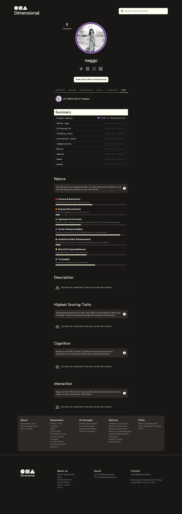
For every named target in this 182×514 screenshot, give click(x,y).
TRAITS (99, 90)
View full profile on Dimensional (91, 79)
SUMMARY (60, 90)
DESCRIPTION (86, 90)
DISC (124, 90)
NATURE (72, 90)
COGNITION (112, 90)
